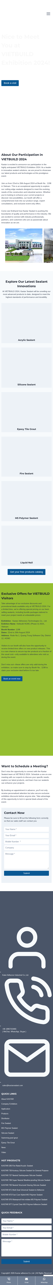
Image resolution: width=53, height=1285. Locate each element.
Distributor (5, 1118)
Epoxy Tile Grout (8, 1143)
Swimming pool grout (9, 1138)
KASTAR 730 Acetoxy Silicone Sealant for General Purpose (24, 1171)
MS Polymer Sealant (9, 1128)
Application (5, 1109)
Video (3, 1152)
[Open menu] (48, 14)
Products (4, 1114)
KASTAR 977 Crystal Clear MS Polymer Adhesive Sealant (24, 1204)
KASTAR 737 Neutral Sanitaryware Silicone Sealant (21, 1175)
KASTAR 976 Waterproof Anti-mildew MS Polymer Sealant (24, 1200)
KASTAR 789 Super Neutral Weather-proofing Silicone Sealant (25, 1180)
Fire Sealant (6, 1123)
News (3, 1147)
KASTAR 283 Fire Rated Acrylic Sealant (17, 1166)
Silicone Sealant (7, 1133)
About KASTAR (7, 1099)
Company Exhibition (9, 1104)
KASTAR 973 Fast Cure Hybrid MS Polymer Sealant (22, 1195)
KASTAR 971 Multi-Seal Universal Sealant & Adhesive (22, 1190)
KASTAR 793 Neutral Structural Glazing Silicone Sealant (23, 1185)
